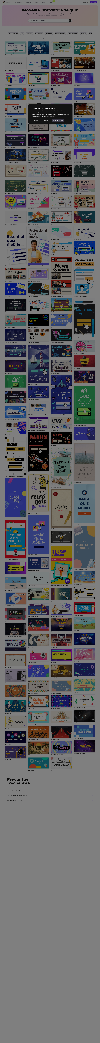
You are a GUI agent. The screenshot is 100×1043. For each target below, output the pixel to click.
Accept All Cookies (58, 120)
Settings (36, 120)
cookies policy (50, 116)
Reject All (46, 120)
